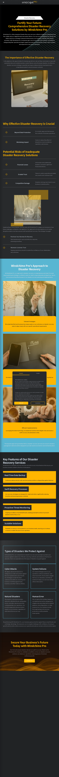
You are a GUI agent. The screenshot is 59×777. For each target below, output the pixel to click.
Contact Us (29, 660)
